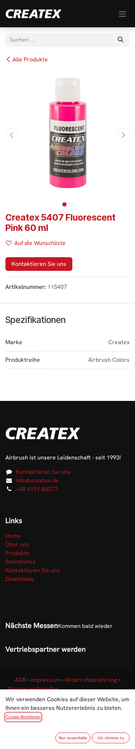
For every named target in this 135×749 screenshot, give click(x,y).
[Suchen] (121, 40)
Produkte (17, 553)
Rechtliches (20, 561)
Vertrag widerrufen (33, 689)
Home (13, 536)
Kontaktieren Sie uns (39, 264)
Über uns (17, 544)
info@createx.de (37, 480)
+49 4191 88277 (37, 489)
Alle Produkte (30, 59)
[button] (11, 134)
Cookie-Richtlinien (23, 717)
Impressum (45, 680)
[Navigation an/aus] (122, 13)
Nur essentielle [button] (73, 738)
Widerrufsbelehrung (90, 680)
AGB (20, 680)
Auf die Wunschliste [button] (40, 243)
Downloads (19, 579)
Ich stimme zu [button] (111, 738)
